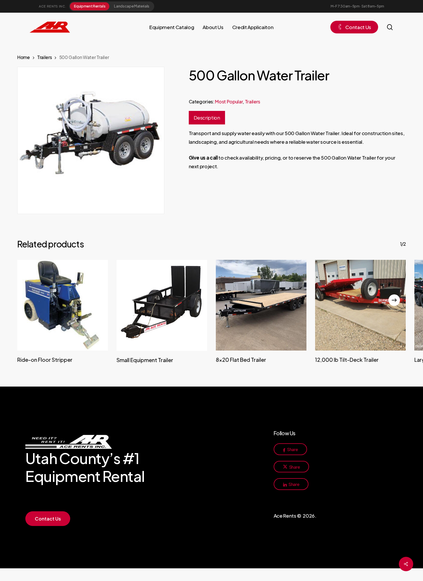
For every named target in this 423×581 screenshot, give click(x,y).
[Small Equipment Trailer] (162, 305)
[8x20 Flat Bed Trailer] (261, 305)
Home (23, 57)
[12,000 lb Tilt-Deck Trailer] (360, 305)
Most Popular (229, 102)
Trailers (44, 57)
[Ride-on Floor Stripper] (62, 305)
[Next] (394, 300)
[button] (48, 518)
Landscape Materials (131, 6)
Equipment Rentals (89, 6)
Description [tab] (207, 117)
